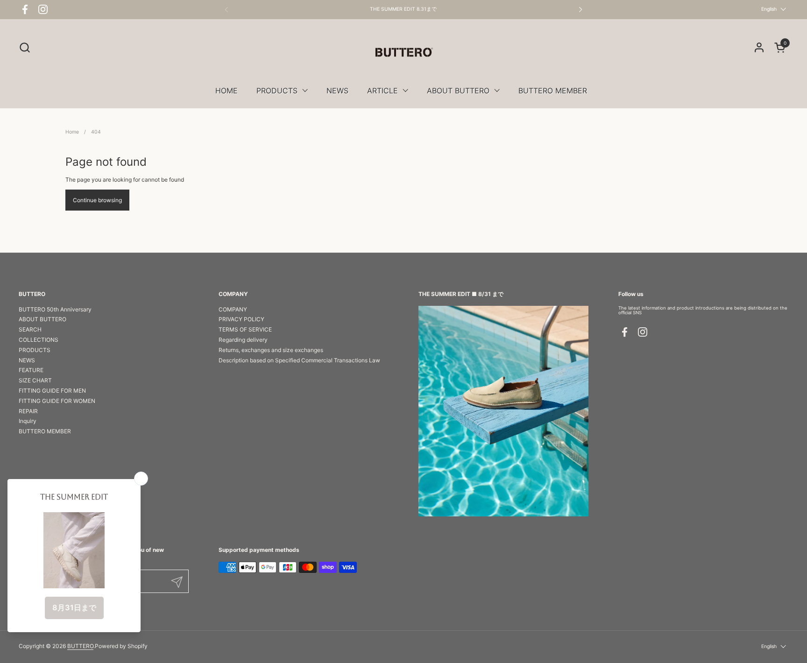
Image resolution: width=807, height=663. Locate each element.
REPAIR (28, 411)
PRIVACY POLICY (241, 319)
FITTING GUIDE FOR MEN (52, 390)
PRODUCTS (34, 349)
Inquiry (27, 420)
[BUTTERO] (403, 52)
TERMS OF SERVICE (245, 329)
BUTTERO (80, 645)
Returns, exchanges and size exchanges (271, 349)
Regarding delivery (243, 339)
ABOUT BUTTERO (42, 319)
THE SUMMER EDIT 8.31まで (403, 9)
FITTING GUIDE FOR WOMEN (57, 400)
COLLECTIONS (38, 339)
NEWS (27, 360)
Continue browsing (97, 200)
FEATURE (31, 370)
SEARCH (30, 329)
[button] (24, 47)
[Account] (759, 47)
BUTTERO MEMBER (45, 431)
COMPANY (233, 309)
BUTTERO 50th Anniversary (55, 309)
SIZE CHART (35, 380)
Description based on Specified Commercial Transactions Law (299, 360)
